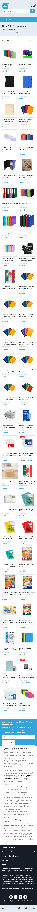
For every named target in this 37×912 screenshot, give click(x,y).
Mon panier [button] (33, 907)
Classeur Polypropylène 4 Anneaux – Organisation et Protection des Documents (7, 232)
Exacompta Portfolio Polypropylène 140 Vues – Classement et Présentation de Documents (26, 315)
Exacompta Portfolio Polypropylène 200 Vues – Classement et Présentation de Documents (26, 371)
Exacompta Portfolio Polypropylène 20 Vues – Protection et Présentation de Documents (9, 371)
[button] (34, 6)
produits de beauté (11, 778)
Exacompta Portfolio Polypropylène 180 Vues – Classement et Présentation (26, 343)
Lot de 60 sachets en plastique (9, 510)
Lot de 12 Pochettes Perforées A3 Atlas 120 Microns (27, 454)
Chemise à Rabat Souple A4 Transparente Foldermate (25, 65)
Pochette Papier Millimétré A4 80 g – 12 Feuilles (10, 621)
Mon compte (10, 907)
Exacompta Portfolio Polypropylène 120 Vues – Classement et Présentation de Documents (9, 315)
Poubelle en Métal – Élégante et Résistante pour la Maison (27, 677)
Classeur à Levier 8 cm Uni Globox (10, 204)
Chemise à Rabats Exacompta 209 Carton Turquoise (25, 93)
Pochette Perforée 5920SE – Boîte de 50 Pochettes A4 (9, 649)
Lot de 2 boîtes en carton (8, 482)
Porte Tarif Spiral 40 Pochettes (26, 649)
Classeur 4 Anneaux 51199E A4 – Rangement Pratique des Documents (26, 148)
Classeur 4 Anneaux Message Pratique (26, 176)
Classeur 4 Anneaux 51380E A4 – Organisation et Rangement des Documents (8, 176)
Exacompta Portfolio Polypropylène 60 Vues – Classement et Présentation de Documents (9, 399)
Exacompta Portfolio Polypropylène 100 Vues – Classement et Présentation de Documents (26, 287)
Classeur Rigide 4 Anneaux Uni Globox (26, 232)
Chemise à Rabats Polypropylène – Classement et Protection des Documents (25, 121)
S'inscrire (8, 742)
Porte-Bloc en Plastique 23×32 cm (8, 677)
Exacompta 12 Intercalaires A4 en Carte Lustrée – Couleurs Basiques (8, 287)
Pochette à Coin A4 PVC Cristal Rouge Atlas (26, 538)
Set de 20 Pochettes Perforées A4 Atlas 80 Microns (9, 705)
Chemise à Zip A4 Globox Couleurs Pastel (8, 148)
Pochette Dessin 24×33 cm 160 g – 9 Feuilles (10, 593)
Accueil (18, 32)
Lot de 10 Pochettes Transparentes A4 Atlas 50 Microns (26, 426)
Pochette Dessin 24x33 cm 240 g (27, 565)
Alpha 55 (13, 901)
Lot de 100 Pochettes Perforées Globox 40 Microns (9, 454)
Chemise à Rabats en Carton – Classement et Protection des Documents (9, 93)
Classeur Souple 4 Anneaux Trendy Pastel (8, 260)
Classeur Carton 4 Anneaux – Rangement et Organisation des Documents (27, 204)
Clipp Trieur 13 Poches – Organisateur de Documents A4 (27, 260)
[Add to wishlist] (15, 45)
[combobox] (18, 11)
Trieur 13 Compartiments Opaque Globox (24, 705)
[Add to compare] (15, 49)
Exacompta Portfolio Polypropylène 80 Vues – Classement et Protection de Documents (26, 399)
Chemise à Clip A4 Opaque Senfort (8, 65)
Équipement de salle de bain (24, 776)
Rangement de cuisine (10, 776)
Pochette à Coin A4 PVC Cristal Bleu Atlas (27, 510)
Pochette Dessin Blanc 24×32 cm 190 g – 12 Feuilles (27, 593)
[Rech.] (26, 908)
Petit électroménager (25, 775)
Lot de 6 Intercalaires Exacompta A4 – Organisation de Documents (27, 482)
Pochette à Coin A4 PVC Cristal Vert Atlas (9, 565)
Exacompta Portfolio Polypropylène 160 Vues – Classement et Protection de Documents (9, 343)
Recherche (32, 11)
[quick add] (15, 80)
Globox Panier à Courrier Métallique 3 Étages (9, 426)
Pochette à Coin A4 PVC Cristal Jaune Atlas (8, 538)
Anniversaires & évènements (11, 779)
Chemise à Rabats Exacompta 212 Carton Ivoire (8, 121)
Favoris (18, 908)
